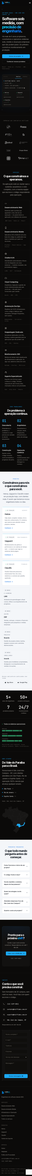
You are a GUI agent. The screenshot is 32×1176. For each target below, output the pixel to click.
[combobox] (16, 1057)
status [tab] (25, 76)
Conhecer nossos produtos (16, 61)
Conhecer (9, 528)
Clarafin (3, 1135)
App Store (10, 682)
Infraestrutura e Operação (9, 1112)
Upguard (4, 1132)
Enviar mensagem (15, 1076)
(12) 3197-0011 (16, 958)
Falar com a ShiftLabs (15, 953)
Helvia (3, 1128)
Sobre (3, 1148)
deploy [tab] (18, 76)
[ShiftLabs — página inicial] (7, 2)
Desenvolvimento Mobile (8, 1109)
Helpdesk (4, 1151)
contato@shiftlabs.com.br (10, 1158)
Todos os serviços (6, 1119)
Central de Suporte (7, 1138)
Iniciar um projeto (15, 56)
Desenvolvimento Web (8, 1106)
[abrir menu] (30, 3)
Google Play (23, 682)
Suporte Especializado (8, 1115)
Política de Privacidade (8, 1155)
